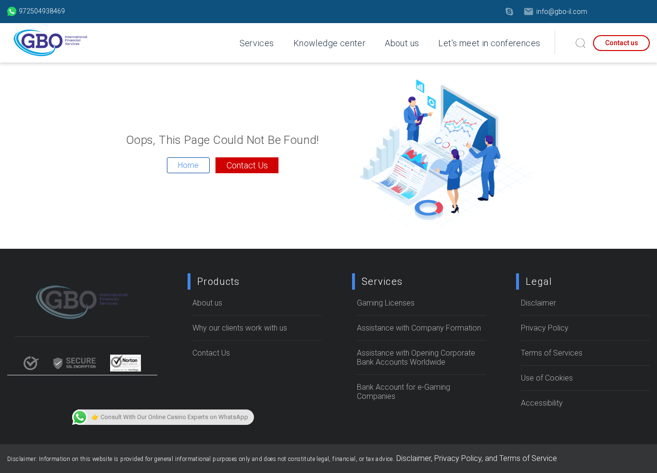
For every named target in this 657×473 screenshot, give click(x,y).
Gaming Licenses (386, 302)
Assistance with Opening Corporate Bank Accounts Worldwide (416, 357)
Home (188, 165)
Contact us (621, 43)
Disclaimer (538, 302)
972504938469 (42, 11)
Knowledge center (329, 43)
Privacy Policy (545, 327)
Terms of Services (551, 353)
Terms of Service (528, 458)
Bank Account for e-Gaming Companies (403, 392)
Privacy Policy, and (466, 458)
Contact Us (247, 165)
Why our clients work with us (239, 327)
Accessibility (542, 403)
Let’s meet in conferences (489, 43)
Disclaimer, (415, 458)
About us (402, 43)
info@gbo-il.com (561, 11)
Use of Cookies (547, 378)
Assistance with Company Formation (419, 327)
